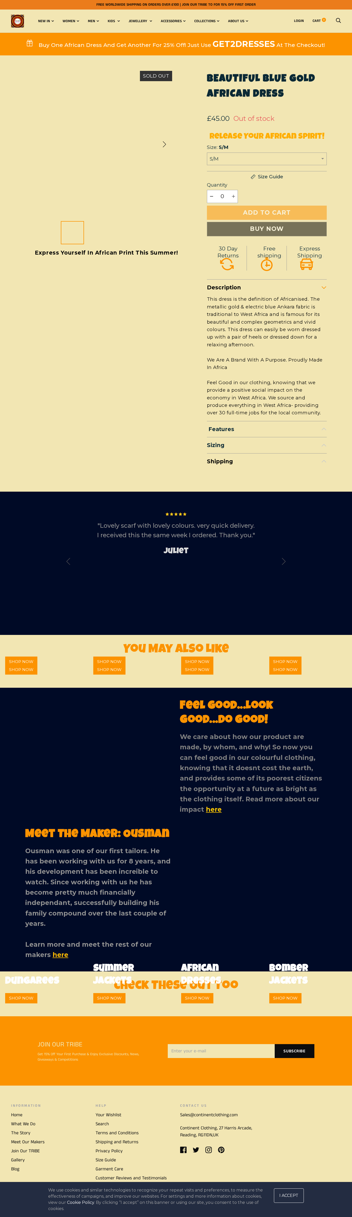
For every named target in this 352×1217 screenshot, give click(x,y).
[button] (164, 144)
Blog (15, 1169)
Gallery (18, 1160)
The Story (20, 1133)
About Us (236, 21)
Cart (319, 20)
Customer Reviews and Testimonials (131, 1178)
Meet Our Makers (28, 1142)
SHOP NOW (21, 669)
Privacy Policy (109, 1151)
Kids (112, 21)
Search (102, 1124)
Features (220, 429)
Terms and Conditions (117, 1133)
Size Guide (106, 1160)
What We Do (23, 1124)
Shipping (220, 461)
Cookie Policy (80, 1202)
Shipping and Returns (117, 1142)
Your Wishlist (108, 1115)
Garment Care (109, 1169)
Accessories (171, 21)
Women (69, 21)
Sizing (215, 445)
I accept (288, 1195)
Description (224, 287)
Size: (217, 147)
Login (299, 20)
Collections (204, 21)
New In (44, 21)
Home (16, 1115)
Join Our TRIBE (25, 1151)
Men (91, 21)
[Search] (338, 20)
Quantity (217, 185)
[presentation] (68, 562)
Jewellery (138, 21)
